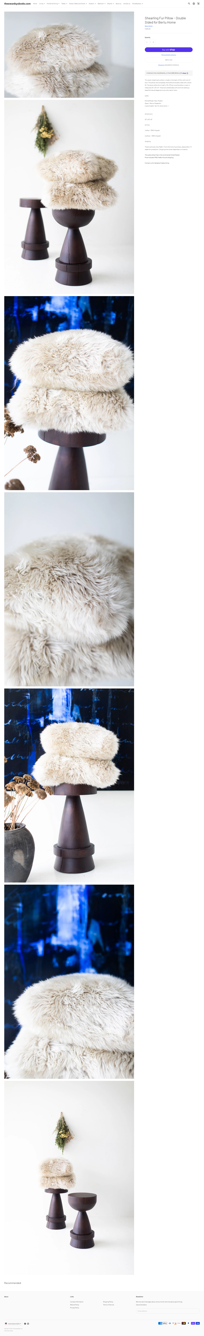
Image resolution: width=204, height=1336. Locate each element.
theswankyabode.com (17, 1328)
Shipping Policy (108, 1302)
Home (35, 3)
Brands (109, 3)
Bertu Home (148, 26)
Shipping (161, 65)
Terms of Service (108, 1305)
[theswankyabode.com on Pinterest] (25, 1324)
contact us (126, 3)
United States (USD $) (13, 1323)
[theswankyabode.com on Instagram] (28, 1324)
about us (118, 3)
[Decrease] (147, 42)
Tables (63, 3)
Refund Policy (74, 1305)
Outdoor (91, 3)
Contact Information (76, 1302)
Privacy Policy (74, 1308)
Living (41, 3)
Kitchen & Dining (52, 3)
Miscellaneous (136, 3)
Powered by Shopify (8, 1330)
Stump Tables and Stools (77, 3)
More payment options (169, 55)
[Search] (189, 3)
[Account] (193, 3)
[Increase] (153, 42)
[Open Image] (69, 55)
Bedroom (101, 3)
